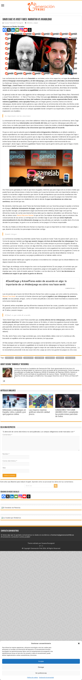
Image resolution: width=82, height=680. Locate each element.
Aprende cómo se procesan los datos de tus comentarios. (52, 482)
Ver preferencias (41, 673)
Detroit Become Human (25, 215)
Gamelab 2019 (28, 358)
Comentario (7, 435)
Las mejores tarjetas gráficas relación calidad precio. (39, 412)
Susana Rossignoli (48, 543)
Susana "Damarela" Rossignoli (13, 23)
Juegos (35, 23)
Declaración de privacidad (46, 677)
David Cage (9, 358)
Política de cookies (32, 677)
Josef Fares (39, 358)
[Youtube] (25, 30)
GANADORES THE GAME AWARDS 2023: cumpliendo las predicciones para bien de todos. (66, 413)
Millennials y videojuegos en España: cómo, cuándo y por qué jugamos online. (14, 412)
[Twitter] (40, 546)
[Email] (17, 30)
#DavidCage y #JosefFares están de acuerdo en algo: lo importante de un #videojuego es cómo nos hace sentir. (36, 282)
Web (4, 468)
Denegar (41, 667)
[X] (9, 30)
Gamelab (18, 358)
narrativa (60, 358)
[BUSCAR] (55, 486)
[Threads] (29, 30)
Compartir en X (70, 288)
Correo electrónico (10, 461)
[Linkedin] (13, 30)
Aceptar (41, 661)
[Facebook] (5, 30)
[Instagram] (21, 30)
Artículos (30, 23)
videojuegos (70, 358)
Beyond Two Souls (9, 296)
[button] (79, 643)
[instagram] (42, 546)
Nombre (6, 454)
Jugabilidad (50, 358)
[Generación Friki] (41, 6)
